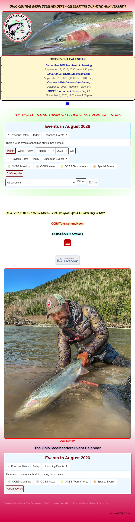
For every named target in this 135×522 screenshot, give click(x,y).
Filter (81, 180)
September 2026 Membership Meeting (69, 65)
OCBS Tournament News (67, 223)
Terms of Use (102, 503)
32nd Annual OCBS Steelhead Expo (69, 73)
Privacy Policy (89, 503)
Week (21, 150)
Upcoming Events (54, 134)
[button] (67, 103)
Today (36, 134)
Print (93, 183)
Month (10, 150)
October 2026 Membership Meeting (68, 82)
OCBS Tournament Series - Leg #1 (69, 91)
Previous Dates (20, 134)
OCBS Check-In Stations (67, 234)
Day (30, 150)
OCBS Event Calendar (68, 59)
